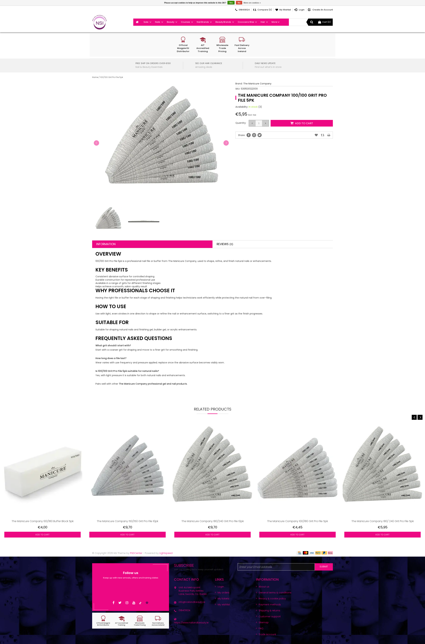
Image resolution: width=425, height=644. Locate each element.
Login (221, 586)
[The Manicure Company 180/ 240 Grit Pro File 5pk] (382, 470)
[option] (42, 483)
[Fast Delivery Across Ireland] (158, 620)
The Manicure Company (257, 83)
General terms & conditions (275, 592)
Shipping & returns (269, 610)
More (274, 22)
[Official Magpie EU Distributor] (103, 620)
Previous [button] (414, 417)
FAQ (261, 628)
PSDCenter (136, 553)
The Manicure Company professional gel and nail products (153, 383)
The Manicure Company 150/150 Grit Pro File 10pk (127, 521)
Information (106, 244)
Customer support (270, 616)
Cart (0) (326, 22)
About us (264, 586)
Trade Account (267, 634)
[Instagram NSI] (127, 602)
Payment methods (270, 604)
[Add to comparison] (322, 135)
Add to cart (42, 534)
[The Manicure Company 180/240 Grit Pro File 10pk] (212, 470)
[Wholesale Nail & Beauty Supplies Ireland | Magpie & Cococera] (99, 22)
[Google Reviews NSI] (147, 602)
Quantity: (240, 123)
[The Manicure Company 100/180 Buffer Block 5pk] (42, 470)
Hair (263, 22)
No (239, 3)
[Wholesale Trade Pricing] (139, 620)
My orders (223, 592)
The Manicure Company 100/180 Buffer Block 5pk (43, 521)
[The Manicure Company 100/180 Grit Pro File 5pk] (297, 470)
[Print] (329, 135)
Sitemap (264, 622)
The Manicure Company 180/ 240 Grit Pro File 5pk (382, 521)
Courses (185, 22)
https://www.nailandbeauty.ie (191, 622)
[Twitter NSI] (120, 602)
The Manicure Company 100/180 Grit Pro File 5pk (297, 521)
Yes (231, 3)
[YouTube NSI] (134, 602)
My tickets (223, 598)
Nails (157, 22)
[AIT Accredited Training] (121, 620)
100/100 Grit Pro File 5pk (111, 77)
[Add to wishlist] (316, 135)
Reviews (225, 244)
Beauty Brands (223, 22)
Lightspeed (165, 553)
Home (95, 77)
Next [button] (420, 417)
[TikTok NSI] (140, 602)
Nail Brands (203, 22)
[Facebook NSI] (113, 602)
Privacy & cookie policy (272, 598)
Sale (146, 22)
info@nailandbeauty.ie (192, 602)
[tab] (152, 244)
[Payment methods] (299, 552)
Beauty (170, 22)
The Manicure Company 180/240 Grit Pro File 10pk (212, 521)
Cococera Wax (246, 22)
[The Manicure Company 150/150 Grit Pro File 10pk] (127, 470)
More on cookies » (252, 3)
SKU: (237, 88)
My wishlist (224, 604)
